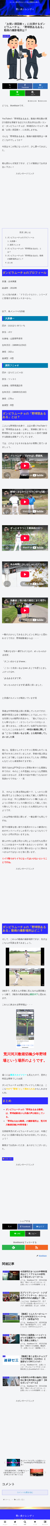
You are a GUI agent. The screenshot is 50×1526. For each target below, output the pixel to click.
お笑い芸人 (9, 1159)
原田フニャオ (15, 245)
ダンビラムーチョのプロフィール (20, 237)
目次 (21, 232)
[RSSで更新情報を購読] (36, 1247)
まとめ (10, 263)
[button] (32, 93)
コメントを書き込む (25, 1492)
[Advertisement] (25, 200)
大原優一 (13, 241)
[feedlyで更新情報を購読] (13, 1247)
